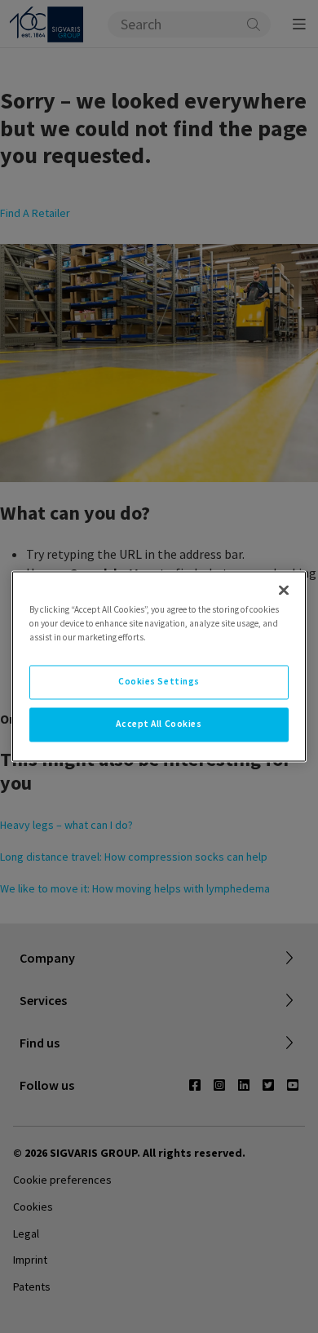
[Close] (284, 590)
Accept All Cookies (158, 724)
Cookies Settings (159, 682)
